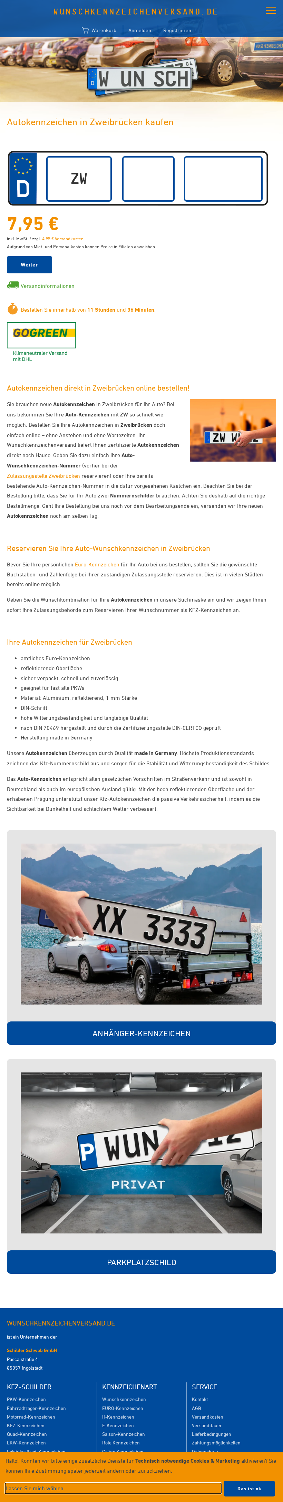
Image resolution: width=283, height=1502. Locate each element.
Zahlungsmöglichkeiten (216, 1442)
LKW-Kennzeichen (26, 1442)
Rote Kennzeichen (121, 1442)
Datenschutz (205, 1451)
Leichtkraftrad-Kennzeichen (36, 1451)
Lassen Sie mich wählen (35, 1488)
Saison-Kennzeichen (123, 1434)
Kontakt (200, 1399)
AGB (196, 1408)
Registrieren (177, 30)
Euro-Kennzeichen (97, 564)
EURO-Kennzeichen (122, 1408)
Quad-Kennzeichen (27, 1434)
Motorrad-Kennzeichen (31, 1417)
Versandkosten (207, 1417)
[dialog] (141, 1477)
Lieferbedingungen (211, 1434)
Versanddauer (207, 1425)
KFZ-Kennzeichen (26, 1425)
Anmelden (139, 30)
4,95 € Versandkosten (63, 238)
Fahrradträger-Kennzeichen (36, 1408)
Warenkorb (103, 30)
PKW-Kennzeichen (26, 1399)
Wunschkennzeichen (124, 1399)
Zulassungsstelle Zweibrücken (44, 476)
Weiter (29, 264)
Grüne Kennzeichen (123, 1451)
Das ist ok (249, 1488)
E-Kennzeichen (118, 1425)
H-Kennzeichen (118, 1417)
